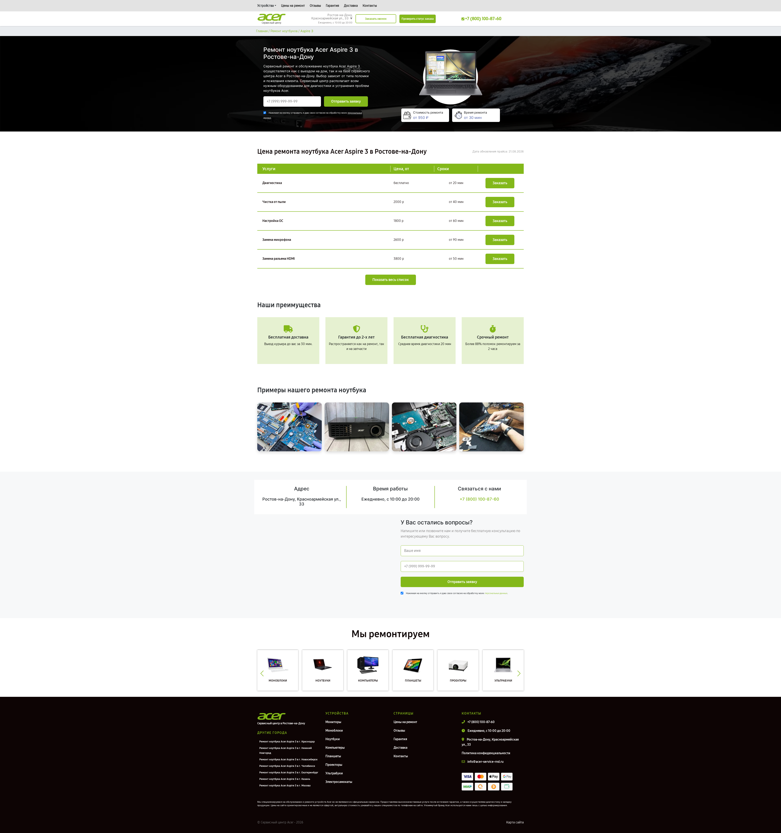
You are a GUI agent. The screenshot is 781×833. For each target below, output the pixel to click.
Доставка (351, 6)
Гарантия (332, 6)
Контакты (370, 6)
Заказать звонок (376, 19)
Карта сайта (515, 822)
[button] (262, 673)
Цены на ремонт (293, 6)
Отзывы (315, 6)
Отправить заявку (346, 101)
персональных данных (496, 593)
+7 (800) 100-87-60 (479, 499)
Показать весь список (390, 279)
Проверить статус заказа (417, 19)
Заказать (500, 183)
